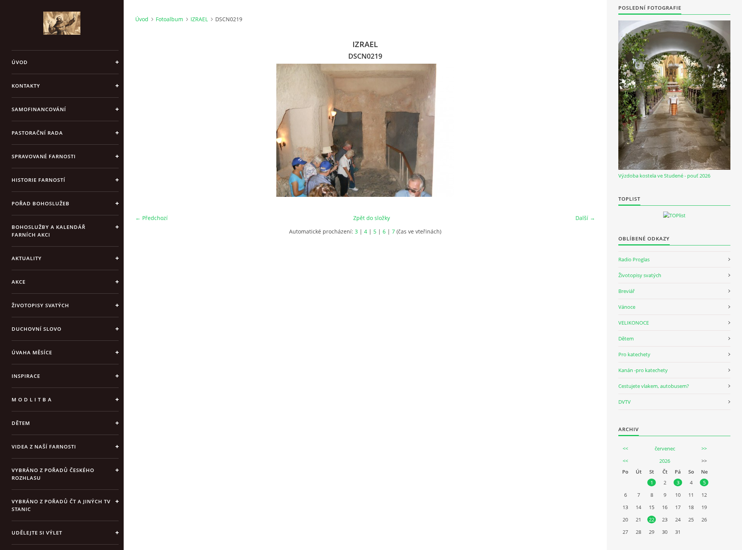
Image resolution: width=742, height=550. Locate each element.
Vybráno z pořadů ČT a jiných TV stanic (61, 505)
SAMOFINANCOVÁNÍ (39, 109)
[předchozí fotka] (148, 130)
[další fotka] (582, 130)
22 (651, 519)
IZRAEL (199, 19)
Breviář (626, 291)
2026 (664, 460)
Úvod (20, 62)
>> (704, 448)
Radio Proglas (634, 259)
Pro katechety (634, 354)
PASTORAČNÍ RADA (37, 132)
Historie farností (38, 179)
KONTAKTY (26, 85)
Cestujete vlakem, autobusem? (653, 385)
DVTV (624, 401)
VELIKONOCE (633, 322)
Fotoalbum (169, 19)
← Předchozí (151, 218)
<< (625, 448)
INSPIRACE (26, 375)
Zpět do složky (371, 218)
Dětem (626, 338)
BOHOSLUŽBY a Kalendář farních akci (48, 230)
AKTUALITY (27, 258)
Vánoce (626, 306)
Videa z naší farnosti (44, 446)
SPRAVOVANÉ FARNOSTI (44, 156)
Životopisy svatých (40, 305)
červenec (665, 448)
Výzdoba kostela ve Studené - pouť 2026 (664, 175)
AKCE (19, 281)
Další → (585, 218)
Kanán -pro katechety (643, 370)
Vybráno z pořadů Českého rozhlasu (53, 474)
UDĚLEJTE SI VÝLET (37, 532)
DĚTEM (21, 423)
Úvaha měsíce (32, 352)
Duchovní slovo (36, 328)
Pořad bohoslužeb (41, 203)
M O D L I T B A (32, 399)
